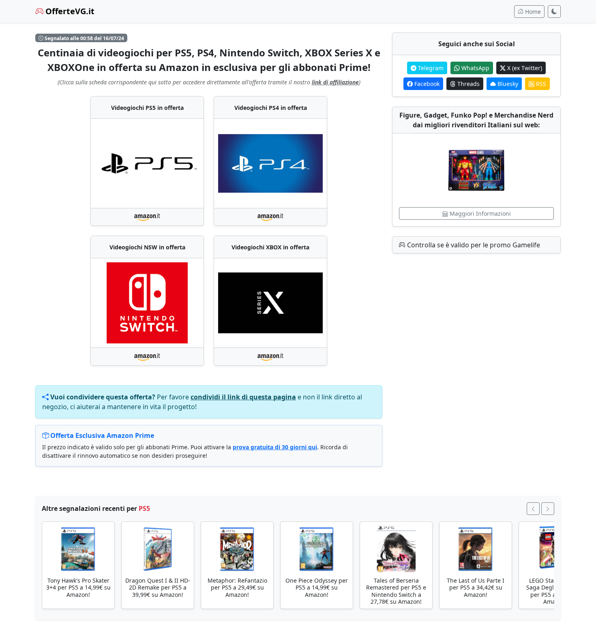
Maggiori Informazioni (479, 213)
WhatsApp (474, 68)
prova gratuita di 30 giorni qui (275, 447)
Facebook (426, 84)
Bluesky (507, 84)
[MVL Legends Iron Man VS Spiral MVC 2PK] (476, 170)
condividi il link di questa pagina (243, 396)
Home (532, 11)
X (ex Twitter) (524, 68)
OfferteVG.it (68, 11)
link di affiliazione (335, 82)
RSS (540, 84)
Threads (468, 84)
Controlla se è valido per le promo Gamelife (472, 244)
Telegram (430, 68)
